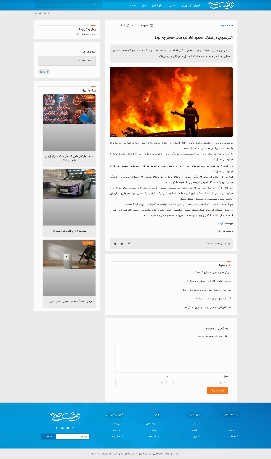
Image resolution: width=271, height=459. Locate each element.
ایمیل (225, 376)
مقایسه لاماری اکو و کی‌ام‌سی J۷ (69, 231)
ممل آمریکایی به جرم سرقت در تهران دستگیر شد (207, 307)
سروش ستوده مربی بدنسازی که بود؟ (213, 272)
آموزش (197, 5)
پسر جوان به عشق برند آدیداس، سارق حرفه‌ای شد (207, 290)
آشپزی (172, 5)
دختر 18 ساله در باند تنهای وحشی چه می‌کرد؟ (209, 281)
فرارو (220, 224)
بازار (144, 5)
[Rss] (36, 13)
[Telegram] (45, 13)
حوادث (223, 25)
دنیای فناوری (157, 5)
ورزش (184, 5)
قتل (219, 231)
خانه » (230, 25)
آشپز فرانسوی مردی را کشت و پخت (213, 299)
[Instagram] (49, 13)
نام (168, 376)
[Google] (40, 13)
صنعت (133, 5)
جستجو (48, 436)
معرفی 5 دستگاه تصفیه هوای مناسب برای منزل (69, 302)
